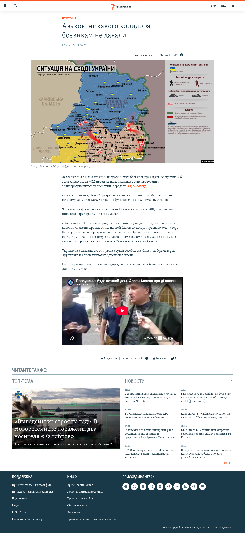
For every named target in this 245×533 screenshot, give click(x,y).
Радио (16, 505)
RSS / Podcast (20, 512)
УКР (213, 6)
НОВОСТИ (135, 381)
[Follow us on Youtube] (143, 486)
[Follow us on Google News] (160, 486)
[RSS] (185, 486)
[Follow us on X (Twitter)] (134, 486)
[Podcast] (193, 486)
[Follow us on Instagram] (151, 486)
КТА (223, 6)
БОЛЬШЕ (228, 463)
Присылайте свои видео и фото (31, 485)
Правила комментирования (85, 492)
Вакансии (73, 512)
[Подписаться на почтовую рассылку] (202, 486)
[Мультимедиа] (233, 6)
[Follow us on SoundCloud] (176, 486)
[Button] (143, 55)
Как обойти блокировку (27, 519)
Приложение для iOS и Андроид (32, 492)
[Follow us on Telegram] (168, 486)
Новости (69, 18)
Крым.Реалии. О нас (80, 485)
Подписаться (20, 498)
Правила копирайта (80, 498)
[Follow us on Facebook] (125, 486)
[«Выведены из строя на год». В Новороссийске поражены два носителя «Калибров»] (66, 418)
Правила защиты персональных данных (93, 519)
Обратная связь (77, 505)
